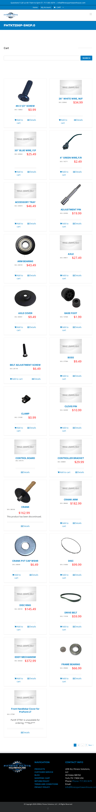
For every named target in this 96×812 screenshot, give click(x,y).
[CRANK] (25, 492)
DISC (71, 561)
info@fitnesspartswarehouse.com (71, 3)
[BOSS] (71, 346)
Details (33, 120)
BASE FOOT (70, 313)
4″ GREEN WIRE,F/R (71, 157)
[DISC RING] (25, 594)
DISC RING (25, 605)
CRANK (25, 507)
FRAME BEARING (71, 664)
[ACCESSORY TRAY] (25, 191)
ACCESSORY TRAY (25, 202)
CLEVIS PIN (71, 406)
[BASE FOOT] (71, 298)
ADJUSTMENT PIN (71, 209)
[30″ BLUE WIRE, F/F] (25, 139)
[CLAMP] (25, 399)
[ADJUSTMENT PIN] (71, 195)
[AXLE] (71, 242)
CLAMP (25, 413)
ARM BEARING (25, 261)
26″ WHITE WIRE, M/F (71, 98)
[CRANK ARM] (71, 488)
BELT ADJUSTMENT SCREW (25, 365)
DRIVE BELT (70, 612)
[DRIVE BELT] (71, 598)
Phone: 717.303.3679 (82, 781)
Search (86, 58)
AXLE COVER (25, 313)
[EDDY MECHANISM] (25, 645)
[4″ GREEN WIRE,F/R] (71, 143)
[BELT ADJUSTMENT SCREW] (25, 350)
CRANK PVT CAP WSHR (25, 561)
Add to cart (20, 121)
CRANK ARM (71, 499)
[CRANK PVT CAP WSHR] (25, 546)
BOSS (71, 357)
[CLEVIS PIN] (71, 395)
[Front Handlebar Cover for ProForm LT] (25, 697)
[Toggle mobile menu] (91, 14)
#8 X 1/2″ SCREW (25, 106)
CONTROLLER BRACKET (71, 458)
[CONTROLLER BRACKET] (71, 447)
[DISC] (71, 546)
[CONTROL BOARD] (25, 447)
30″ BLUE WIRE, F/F (25, 150)
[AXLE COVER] (25, 298)
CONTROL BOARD (25, 458)
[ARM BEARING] (25, 246)
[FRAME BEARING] (71, 649)
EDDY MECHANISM (25, 657)
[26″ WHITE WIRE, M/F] (71, 87)
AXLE (71, 254)
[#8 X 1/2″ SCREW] (25, 91)
